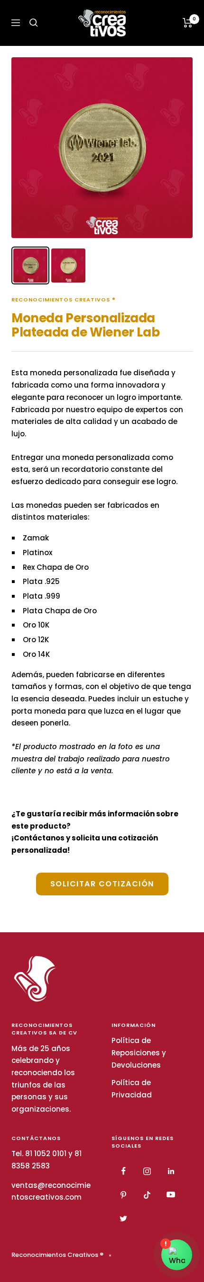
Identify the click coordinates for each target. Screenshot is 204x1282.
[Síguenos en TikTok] (147, 1195)
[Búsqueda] (33, 22)
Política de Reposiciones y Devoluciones (138, 1052)
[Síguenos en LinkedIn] (171, 1171)
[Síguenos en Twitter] (123, 1218)
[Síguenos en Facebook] (123, 1171)
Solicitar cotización (102, 883)
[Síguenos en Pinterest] (123, 1195)
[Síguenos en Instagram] (147, 1171)
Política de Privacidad (131, 1089)
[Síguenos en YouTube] (171, 1195)
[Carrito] (188, 22)
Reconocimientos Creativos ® (63, 299)
